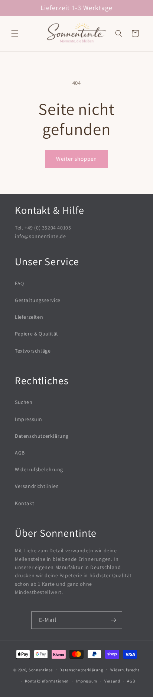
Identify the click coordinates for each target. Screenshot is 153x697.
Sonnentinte (41, 669)
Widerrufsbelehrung (39, 469)
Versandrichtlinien (37, 486)
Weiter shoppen (76, 158)
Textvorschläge (33, 350)
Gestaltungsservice (38, 300)
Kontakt (24, 503)
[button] (15, 33)
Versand (112, 681)
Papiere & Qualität (36, 333)
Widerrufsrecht (125, 669)
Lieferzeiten (29, 317)
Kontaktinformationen (47, 681)
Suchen (24, 402)
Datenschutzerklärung (42, 436)
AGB (20, 452)
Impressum (28, 419)
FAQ (19, 283)
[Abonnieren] (113, 620)
